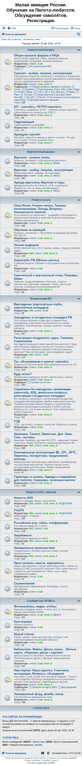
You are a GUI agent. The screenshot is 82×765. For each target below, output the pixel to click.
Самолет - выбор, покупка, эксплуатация (43, 73)
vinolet (38, 744)
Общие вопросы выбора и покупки (51, 86)
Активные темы (31, 39)
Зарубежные (22, 535)
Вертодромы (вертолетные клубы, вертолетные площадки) (38, 306)
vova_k (48, 84)
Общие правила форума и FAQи (36, 55)
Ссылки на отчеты (40, 382)
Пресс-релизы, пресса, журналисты (39, 563)
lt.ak (40, 63)
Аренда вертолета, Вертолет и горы (39, 182)
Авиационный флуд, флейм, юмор (38, 694)
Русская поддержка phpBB (41, 762)
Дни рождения (69, 687)
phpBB (71, 758)
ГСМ (17, 421)
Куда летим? (23, 374)
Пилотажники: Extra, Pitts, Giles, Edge (58, 89)
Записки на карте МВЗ (44, 687)
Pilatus (71, 92)
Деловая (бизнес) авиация (44, 100)
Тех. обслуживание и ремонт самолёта (41, 361)
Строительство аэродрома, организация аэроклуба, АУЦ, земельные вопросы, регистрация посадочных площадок (42, 392)
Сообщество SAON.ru (41, 600)
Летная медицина (26, 245)
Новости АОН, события (41, 492)
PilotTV (19, 510)
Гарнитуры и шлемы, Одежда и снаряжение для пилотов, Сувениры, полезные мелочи (45, 478)
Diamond (29, 89)
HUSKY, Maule (24, 92)
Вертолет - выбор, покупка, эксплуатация (43, 170)
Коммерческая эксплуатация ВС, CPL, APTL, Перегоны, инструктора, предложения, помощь (45, 456)
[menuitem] (11, 28)
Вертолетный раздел (41, 151)
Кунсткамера (23, 621)
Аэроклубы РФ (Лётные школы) (36, 260)
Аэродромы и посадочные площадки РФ (43, 317)
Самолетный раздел (41, 49)
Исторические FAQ (40, 66)
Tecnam (28, 94)
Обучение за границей (29, 230)
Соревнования (24, 583)
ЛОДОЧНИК (65, 503)
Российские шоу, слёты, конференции (41, 522)
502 (31, 253)
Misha (56, 163)
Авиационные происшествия (34, 548)
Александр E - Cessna (26, 516)
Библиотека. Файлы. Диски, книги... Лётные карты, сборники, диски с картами (45, 651)
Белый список (24, 634)
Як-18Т (31, 97)
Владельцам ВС (41, 298)
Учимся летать (41, 199)
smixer (33, 63)
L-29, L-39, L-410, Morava (50, 92)
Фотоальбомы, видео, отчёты (35, 606)
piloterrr (57, 614)
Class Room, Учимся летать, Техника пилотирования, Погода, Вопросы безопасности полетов (40, 209)
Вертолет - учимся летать (32, 157)
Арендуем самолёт (27, 134)
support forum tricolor (35, 758)
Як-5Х (42, 97)
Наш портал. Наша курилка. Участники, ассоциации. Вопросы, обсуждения (41, 672)
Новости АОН (23, 497)
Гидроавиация (24, 122)
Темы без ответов (11, 39)
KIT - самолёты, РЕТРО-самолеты (38, 106)
